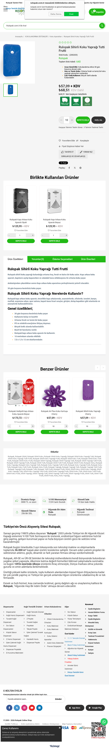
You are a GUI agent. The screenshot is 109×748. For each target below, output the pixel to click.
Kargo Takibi (93, 616)
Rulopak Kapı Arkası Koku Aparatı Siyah (21, 221)
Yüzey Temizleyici (74, 619)
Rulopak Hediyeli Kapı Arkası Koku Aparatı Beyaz (21, 412)
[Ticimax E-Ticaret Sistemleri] (55, 747)
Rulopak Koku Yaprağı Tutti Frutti (54, 465)
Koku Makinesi (52, 626)
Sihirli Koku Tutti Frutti (91, 471)
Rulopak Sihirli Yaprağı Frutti (18, 463)
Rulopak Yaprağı (54, 467)
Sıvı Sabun (72, 612)
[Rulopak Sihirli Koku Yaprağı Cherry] (88, 392)
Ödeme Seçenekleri (63, 259)
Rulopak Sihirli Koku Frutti (22, 461)
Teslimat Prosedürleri (96, 636)
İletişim (91, 653)
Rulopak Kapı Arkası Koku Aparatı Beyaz (54, 221)
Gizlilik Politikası (11, 724)
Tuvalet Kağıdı (32, 622)
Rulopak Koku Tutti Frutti (21, 467)
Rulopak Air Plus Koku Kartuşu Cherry (54, 412)
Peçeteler (30, 626)
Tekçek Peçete (32, 629)
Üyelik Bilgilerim (94, 609)
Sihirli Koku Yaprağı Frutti (58, 471)
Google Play (97, 708)
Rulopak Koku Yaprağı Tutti (29, 465)
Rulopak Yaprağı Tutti (70, 467)
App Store (76, 708)
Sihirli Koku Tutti (75, 471)
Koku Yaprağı (64, 476)
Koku (56, 476)
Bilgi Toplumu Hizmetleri (72, 724)
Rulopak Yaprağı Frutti (16, 469)
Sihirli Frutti (48, 476)
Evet (71, 14)
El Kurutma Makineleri (14, 653)
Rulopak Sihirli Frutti (75, 463)
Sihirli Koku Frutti (13, 473)
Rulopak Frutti (59, 469)
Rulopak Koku (89, 463)
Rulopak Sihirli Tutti (37, 463)
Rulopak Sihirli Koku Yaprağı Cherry (88, 412)
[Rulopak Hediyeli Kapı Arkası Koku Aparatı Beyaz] (20, 392)
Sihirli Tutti (89, 473)
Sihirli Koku (75, 469)
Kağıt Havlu (31, 615)
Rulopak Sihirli (21, 456)
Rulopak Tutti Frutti (45, 469)
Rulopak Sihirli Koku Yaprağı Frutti (46, 459)
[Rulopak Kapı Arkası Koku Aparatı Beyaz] (54, 200)
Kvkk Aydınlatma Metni (30, 724)
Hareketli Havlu (32, 639)
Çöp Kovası (72, 622)
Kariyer (90, 650)
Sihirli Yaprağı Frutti (76, 473)
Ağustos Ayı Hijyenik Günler (93, 3)
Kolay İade (92, 633)
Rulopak (11, 456)
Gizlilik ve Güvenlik (95, 629)
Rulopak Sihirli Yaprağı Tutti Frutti (88, 461)
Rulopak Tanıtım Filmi (14, 3)
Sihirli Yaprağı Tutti (40, 473)
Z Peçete (30, 619)
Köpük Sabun (73, 615)
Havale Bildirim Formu (96, 612)
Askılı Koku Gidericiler (55, 643)
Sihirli (67, 469)
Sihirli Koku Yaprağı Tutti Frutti (36, 471)
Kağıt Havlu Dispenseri (15, 615)
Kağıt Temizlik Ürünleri (35, 612)
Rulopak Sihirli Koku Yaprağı (55, 456)
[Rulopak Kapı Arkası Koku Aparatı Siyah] (20, 200)
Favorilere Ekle (22, 230)
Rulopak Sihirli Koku (35, 456)
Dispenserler (11, 612)
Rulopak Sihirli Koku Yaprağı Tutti (80, 456)
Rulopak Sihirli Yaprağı (42, 461)
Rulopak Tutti (31, 469)
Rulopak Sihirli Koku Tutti (70, 459)
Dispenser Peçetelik (13, 649)
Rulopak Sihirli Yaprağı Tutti (63, 461)
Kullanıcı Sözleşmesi (50, 724)
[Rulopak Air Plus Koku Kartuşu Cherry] (54, 392)
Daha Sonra (56, 14)
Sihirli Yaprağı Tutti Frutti (58, 473)
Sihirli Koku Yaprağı (88, 469)
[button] (15, 405)
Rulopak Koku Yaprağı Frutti (79, 465)
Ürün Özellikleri (15, 259)
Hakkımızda (92, 640)
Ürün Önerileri (88, 259)
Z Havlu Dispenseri (13, 639)
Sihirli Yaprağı (26, 473)
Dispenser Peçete (33, 643)
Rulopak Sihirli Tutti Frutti (56, 463)
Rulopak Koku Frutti (39, 467)
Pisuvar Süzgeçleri (54, 646)
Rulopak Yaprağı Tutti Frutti (91, 467)
